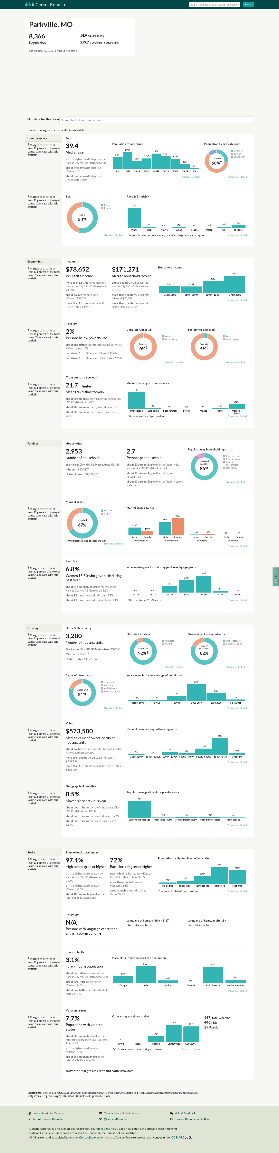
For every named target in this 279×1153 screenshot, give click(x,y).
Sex (68, 196)
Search (248, 4)
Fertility (71, 561)
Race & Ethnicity (138, 196)
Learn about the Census (48, 1113)
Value (69, 723)
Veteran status (76, 1010)
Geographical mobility (81, 786)
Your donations (100, 1128)
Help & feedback (185, 1113)
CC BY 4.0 (177, 1137)
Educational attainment (82, 852)
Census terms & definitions (121, 1113)
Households (74, 443)
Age (68, 138)
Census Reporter (51, 4)
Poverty (71, 323)
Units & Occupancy (78, 628)
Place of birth (75, 952)
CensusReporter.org (92, 1137)
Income (71, 261)
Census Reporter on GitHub (193, 1119)
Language (72, 914)
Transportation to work (82, 377)
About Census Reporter (48, 1119)
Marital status (76, 502)
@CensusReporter (116, 1119)
